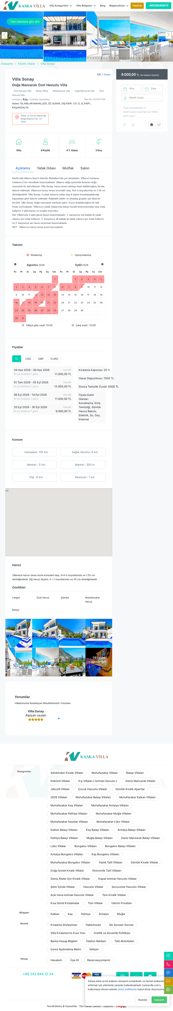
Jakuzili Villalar (60, 789)
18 (95, 295)
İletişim (94, 949)
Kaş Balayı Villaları (97, 829)
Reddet (142, 999)
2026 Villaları (59, 797)
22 (75, 302)
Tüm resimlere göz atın (25, 21)
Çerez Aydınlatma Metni (66, 949)
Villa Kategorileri (58, 5)
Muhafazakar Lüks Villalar (113, 821)
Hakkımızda (93, 924)
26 (101, 302)
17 (88, 295)
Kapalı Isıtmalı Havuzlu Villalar (117, 878)
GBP (41, 358)
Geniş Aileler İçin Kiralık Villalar (70, 878)
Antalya (104, 914)
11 (95, 287)
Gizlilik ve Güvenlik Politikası (112, 933)
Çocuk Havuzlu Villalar (92, 789)
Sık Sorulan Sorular (121, 924)
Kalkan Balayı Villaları (64, 829)
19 (101, 295)
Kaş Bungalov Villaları (105, 854)
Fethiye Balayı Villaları (64, 838)
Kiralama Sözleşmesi (64, 924)
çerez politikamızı (127, 989)
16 (82, 295)
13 (62, 295)
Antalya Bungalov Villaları (67, 854)
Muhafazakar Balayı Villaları (93, 797)
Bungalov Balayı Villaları (120, 846)
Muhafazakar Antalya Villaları (110, 805)
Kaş (70, 914)
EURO (54, 358)
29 (75, 310)
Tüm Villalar (95, 903)
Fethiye (85, 914)
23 (82, 302)
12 (101, 287)
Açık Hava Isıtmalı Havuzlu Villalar (72, 895)
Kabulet (159, 999)
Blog (102, 5)
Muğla (121, 914)
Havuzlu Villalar (93, 886)
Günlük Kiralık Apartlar (130, 789)
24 (88, 302)
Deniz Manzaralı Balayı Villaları (140, 838)
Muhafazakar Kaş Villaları (67, 805)
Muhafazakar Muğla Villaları (113, 813)
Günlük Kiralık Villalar (144, 862)
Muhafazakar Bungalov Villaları (70, 862)
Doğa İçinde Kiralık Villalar (67, 870)
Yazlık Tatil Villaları (110, 862)
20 (62, 302)
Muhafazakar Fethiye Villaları (69, 813)
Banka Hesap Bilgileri (64, 941)
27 (62, 310)
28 (69, 310)
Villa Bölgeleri (84, 5)
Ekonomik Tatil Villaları (106, 870)
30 (82, 310)
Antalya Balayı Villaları (132, 829)
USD (28, 358)
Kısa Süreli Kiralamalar (65, 903)
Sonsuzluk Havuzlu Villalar (129, 886)
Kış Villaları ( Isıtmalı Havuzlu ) (97, 781)
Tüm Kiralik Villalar (114, 895)
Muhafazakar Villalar (105, 772)
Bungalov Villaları (86, 846)
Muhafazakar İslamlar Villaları (69, 821)
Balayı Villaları (135, 772)
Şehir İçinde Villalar (63, 886)
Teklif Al (137, 5)
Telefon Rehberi (96, 941)
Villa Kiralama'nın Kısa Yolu (68, 933)
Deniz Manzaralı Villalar (140, 781)
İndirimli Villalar (60, 781)
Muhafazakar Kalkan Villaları (137, 797)
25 (94, 302)
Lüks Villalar (58, 846)
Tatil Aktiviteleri (124, 941)
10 (88, 287)
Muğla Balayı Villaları (99, 838)
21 (69, 302)
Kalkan (55, 914)
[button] (12, 58)
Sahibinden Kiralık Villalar (67, 772)
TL (16, 358)
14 (69, 295)
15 (75, 295)
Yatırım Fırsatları (121, 903)
